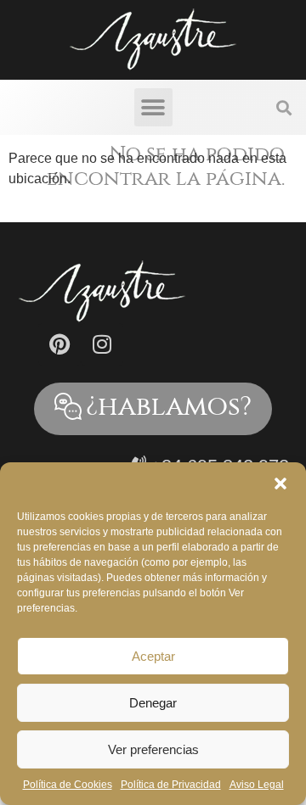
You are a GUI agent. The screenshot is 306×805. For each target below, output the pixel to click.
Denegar (153, 703)
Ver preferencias (153, 749)
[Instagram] (102, 344)
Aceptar (153, 656)
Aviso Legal (257, 785)
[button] (280, 483)
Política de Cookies (67, 785)
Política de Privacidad (171, 785)
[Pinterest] (59, 344)
